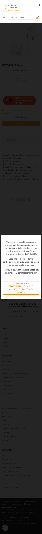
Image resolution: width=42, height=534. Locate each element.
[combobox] (21, 17)
